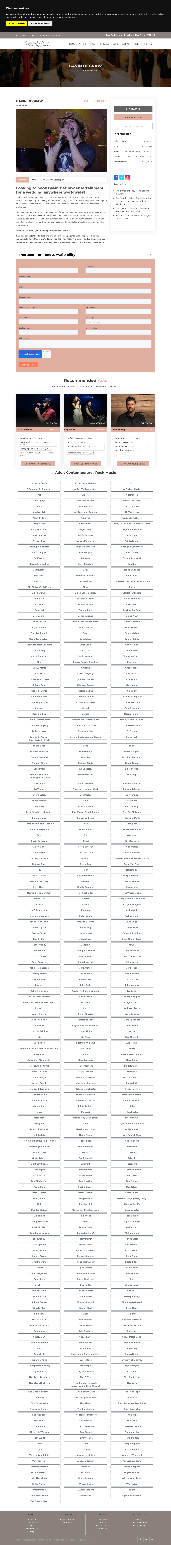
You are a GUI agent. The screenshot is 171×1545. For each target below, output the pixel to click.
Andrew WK (85, 524)
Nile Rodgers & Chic (39, 1146)
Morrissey (39, 1118)
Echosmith (39, 769)
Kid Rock (85, 1002)
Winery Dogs (85, 1484)
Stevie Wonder (132, 1342)
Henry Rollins (132, 881)
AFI (39, 495)
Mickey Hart (39, 1106)
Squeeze (132, 1331)
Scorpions (39, 1279)
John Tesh (131, 968)
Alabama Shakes (85, 500)
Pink (39, 1204)
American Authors (132, 518)
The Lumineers (85, 1409)
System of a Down (132, 1360)
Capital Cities (132, 639)
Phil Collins (39, 1198)
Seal (132, 1279)
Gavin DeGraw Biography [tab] (52, 179)
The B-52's (85, 1377)
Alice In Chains (86, 506)
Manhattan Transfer (131, 1054)
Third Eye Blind (85, 1426)
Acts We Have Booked (139, 1522)
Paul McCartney (39, 1181)
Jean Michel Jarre (131, 939)
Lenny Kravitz (39, 1014)
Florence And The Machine (39, 824)
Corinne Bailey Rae (132, 696)
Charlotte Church (132, 656)
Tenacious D (132, 1371)
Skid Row (39, 1314)
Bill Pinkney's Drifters (39, 587)
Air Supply (39, 500)
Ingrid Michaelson (39, 916)
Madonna (39, 1054)
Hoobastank (131, 887)
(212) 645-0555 (24, 35)
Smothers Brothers (39, 1325)
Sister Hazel (131, 1308)
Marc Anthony (85, 1060)
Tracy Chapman (131, 1443)
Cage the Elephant (39, 639)
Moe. (39, 1112)
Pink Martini (85, 1204)
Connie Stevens (85, 696)
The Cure (132, 1383)
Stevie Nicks (85, 1342)
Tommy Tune (85, 1438)
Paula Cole (39, 1187)
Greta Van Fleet (131, 864)
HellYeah (85, 881)
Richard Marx (132, 1233)
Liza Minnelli (132, 1037)
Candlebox (85, 639)
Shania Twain (132, 1285)
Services (104, 44)
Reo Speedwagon (39, 1233)
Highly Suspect (85, 887)
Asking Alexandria (39, 547)
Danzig (85, 714)
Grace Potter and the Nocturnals (131, 858)
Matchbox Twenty (85, 1077)
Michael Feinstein (131, 1095)
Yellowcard (85, 1495)
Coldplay (132, 691)
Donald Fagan (131, 751)
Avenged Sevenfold (132, 547)
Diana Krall (132, 737)
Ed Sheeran (85, 769)
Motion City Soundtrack (85, 1118)
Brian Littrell (39, 622)
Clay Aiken (132, 685)
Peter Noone (132, 1193)
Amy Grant (39, 524)
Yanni (132, 1490)
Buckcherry (85, 627)
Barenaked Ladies (39, 564)
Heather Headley (39, 881)
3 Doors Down (39, 483)
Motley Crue (131, 1118)
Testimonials (32, 1528)
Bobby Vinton (85, 604)
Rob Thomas (132, 1244)
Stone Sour (85, 1348)
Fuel (39, 835)
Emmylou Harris (131, 783)
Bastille (132, 564)
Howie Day (39, 899)
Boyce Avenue (85, 616)
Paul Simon (132, 1181)
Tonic (39, 1443)
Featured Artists (103, 1525)
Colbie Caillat (85, 691)
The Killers (85, 1403)
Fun (85, 835)
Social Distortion (132, 1325)
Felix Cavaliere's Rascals (39, 812)
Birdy (85, 587)
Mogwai (85, 1112)
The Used (132, 1420)
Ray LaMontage (132, 1221)
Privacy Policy (139, 1525)
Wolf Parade (39, 1490)
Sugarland (69, 430)
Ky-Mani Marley (132, 1008)
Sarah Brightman (39, 1273)
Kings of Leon (131, 1002)
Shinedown (85, 1296)
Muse (85, 1123)
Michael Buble (39, 1095)
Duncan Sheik (39, 763)
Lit (39, 1037)
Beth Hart (39, 581)
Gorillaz (85, 858)
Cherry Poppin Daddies (85, 662)
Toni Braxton (132, 1438)
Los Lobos (39, 1043)
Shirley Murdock (85, 1302)
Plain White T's (132, 1204)
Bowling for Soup (131, 610)
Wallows (85, 1472)
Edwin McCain (85, 774)
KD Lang (131, 991)
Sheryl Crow (39, 1296)
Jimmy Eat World (85, 950)
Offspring (132, 1152)
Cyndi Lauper (132, 708)
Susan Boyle (131, 1354)
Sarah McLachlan (85, 1273)
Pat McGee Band (132, 1169)
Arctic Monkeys (85, 541)
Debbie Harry (39, 731)
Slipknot (131, 1314)
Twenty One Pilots (39, 1455)
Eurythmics (132, 795)
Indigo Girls (132, 910)
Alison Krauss (132, 506)
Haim (85, 870)
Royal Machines (39, 1262)
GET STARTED (140, 44)
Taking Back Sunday (39, 1366)
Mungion (39, 1123)
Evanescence (39, 801)
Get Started (133, 109)
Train (39, 1449)
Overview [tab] (22, 179)
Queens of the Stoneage (85, 1210)
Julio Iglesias (132, 985)
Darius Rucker (24, 430)
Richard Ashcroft (85, 1233)
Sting (39, 1348)
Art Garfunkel (132, 541)
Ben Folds (39, 575)
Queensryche (132, 1210)
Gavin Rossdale (39, 841)
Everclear (132, 801)
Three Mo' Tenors (39, 1432)
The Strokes (85, 1420)
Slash (85, 1314)
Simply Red (85, 1308)
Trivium (85, 1449)
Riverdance (85, 1244)
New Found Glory (132, 1135)
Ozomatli (86, 1164)
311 (131, 483)
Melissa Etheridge (39, 1089)
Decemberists (85, 731)
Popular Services (67, 1519)
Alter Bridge (39, 518)
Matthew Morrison (85, 1083)
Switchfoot (86, 1360)
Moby (132, 1106)
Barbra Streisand (132, 558)
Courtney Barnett (85, 702)
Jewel (132, 945)
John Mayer (132, 962)
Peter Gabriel (85, 1193)
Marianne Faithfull (39, 1066)
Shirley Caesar (39, 1302)
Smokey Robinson (132, 1319)
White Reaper (85, 1478)
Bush (85, 633)
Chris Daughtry (85, 673)
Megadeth (131, 1083)
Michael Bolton (132, 1089)
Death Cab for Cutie (85, 725)
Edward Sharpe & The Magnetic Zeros (39, 776)
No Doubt (132, 1146)
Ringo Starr (132, 1239)
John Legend (85, 962)
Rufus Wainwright (85, 1262)
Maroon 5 (132, 1071)
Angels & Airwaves (132, 529)
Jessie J (85, 945)
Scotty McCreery (85, 1279)
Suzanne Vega (39, 1360)
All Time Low (132, 512)
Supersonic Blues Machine (85, 1354)
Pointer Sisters (39, 1210)
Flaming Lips (39, 818)
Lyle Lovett (85, 1048)
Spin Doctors (86, 1331)
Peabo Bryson (85, 1187)
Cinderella (131, 679)
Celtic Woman (85, 656)
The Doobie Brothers (39, 1392)
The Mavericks (132, 1409)
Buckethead (131, 627)
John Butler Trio (132, 956)
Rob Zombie (39, 1250)
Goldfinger (39, 852)
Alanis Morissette (132, 500)
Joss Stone (132, 979)
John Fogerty (39, 962)
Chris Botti (39, 673)
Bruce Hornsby (132, 622)
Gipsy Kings (39, 847)
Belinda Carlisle (131, 570)
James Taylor (39, 933)
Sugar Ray (131, 1348)
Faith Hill (39, 806)
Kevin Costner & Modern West (39, 1002)
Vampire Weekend (132, 1455)
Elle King (132, 774)
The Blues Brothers (39, 1383)
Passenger (39, 1169)
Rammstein (132, 1216)
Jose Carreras (132, 973)
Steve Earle (85, 1337)
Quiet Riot (39, 1216)
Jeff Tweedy (39, 945)
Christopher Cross (39, 679)
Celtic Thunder (39, 656)
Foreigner (132, 824)
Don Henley (85, 751)
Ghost (85, 841)
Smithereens (86, 1319)
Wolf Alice (131, 1484)
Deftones (132, 731)
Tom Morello (132, 1432)
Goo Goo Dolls (85, 852)
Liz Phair (85, 1037)
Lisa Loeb (132, 1031)
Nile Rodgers (132, 1141)
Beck (85, 570)
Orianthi (131, 1158)
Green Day (85, 864)
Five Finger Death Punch (85, 812)
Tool (85, 1443)
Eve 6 (86, 801)
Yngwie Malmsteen (132, 1495)
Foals (85, 824)
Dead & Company (39, 725)
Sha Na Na (85, 1285)
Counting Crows (39, 702)
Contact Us (32, 1522)
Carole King (39, 650)
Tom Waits (39, 1438)
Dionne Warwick (39, 751)
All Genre (103, 1519)
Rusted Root (131, 1262)
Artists (82, 44)
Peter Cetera (39, 1193)
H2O (39, 870)
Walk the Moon (39, 1472)
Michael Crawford (85, 1095)
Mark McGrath (39, 1071)
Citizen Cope (39, 685)
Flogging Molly (132, 818)
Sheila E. (131, 1291)
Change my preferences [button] (40, 23)
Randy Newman (39, 1221)
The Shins (39, 1420)
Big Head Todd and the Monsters (132, 581)
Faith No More (85, 806)
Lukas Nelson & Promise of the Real (39, 1048)
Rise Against (39, 1244)
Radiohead (85, 1216)
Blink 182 (39, 598)
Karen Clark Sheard (39, 997)
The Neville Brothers (85, 1415)
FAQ (32, 1531)
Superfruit (39, 1354)
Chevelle (132, 662)
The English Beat (85, 1392)
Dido (85, 746)
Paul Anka (132, 1175)
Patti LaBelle (85, 1175)
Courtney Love (132, 702)
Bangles (85, 558)
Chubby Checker (86, 679)
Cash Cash (85, 650)
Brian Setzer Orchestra (85, 622)
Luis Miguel (132, 1043)
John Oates (85, 968)
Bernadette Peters (85, 575)
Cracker (39, 708)
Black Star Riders (132, 593)
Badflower (39, 558)
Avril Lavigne (39, 552)
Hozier (85, 899)
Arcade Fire (39, 541)
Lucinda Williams (85, 1043)
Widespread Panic (132, 1478)
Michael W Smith (132, 1100)
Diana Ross (39, 746)
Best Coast (132, 575)
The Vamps (39, 1426)
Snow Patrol (85, 1325)
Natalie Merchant (85, 1129)
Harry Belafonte (85, 875)
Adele (85, 495)
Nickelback (85, 1141)
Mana (85, 1054)
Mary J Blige (39, 1077)
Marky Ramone (85, 1071)
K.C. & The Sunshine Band (86, 991)
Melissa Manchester (85, 1089)
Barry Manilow (85, 564)
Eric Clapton (39, 795)
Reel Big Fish (39, 1227)
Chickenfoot (131, 668)
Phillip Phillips (85, 1198)
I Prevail (39, 904)
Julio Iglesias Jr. (39, 991)
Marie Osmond (86, 1066)
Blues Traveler (132, 598)
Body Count (131, 604)
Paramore (132, 1164)
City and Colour (85, 685)
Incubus (85, 910)
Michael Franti (39, 1100)
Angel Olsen (85, 529)
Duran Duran (132, 763)
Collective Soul (39, 696)
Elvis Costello (85, 783)
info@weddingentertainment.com (50, 35)
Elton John (39, 783)
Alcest (39, 506)
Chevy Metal (39, 668)
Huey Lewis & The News (132, 899)
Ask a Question (133, 117)
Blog (115, 44)
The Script (131, 1415)
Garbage (131, 835)
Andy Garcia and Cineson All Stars (131, 524)
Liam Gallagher (132, 1020)
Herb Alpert (39, 887)
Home (72, 44)
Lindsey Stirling (39, 1031)
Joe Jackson (85, 956)
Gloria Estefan (85, 847)
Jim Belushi (39, 950)
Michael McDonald (86, 1100)
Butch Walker (132, 633)
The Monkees (39, 1415)
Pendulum (131, 1187)
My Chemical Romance (132, 1123)
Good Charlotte (132, 852)
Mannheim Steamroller (39, 1060)
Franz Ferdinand (132, 829)
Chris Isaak (132, 673)
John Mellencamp (39, 968)
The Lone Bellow (39, 1409)
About (93, 44)
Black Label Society (85, 593)
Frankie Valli (85, 829)
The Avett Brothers (39, 1377)
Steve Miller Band (131, 1337)
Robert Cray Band (85, 1250)
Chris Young (118, 430)
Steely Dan (39, 1337)
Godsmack (132, 847)
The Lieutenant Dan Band (132, 1403)
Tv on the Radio (131, 1449)
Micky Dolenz (85, 1106)
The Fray (39, 1397)
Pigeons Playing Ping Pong (131, 1198)
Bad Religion (85, 552)
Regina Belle (85, 1227)
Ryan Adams (85, 1268)
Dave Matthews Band (131, 720)
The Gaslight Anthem (85, 1397)
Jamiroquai (85, 933)
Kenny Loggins (132, 997)
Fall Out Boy (131, 806)
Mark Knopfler (131, 1066)
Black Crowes (39, 593)
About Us (32, 1519)
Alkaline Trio (39, 512)
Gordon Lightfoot (39, 858)
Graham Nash (39, 864)
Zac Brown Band (39, 1501)
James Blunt (132, 927)
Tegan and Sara (85, 1371)
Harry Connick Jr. (132, 875)
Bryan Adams (39, 627)
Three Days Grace (131, 1426)
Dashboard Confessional (85, 720)
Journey (39, 985)
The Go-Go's (132, 1397)
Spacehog (39, 1331)
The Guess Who (39, 1403)
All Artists (103, 1522)
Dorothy (85, 757)
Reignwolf (131, 1227)
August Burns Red (85, 547)
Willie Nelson (39, 1484)
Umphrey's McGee (85, 1455)
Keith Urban (85, 997)
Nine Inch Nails (86, 1146)
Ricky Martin (85, 1239)
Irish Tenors (85, 916)
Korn (85, 1008)
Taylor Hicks (39, 1371)
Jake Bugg (132, 922)
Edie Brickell (132, 769)
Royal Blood (131, 1256)
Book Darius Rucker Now (37, 463)
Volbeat (85, 1467)
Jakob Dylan (39, 927)
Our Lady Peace (39, 1164)
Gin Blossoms (132, 841)
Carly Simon (131, 645)
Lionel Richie (86, 1031)
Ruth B (39, 1268)
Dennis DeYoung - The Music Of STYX (39, 738)
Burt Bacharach (39, 633)
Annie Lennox (85, 535)
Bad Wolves (131, 552)
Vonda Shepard (132, 1467)
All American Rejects (85, 512)
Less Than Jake (39, 1020)
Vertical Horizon (39, 1467)
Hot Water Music (132, 893)
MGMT (131, 1048)
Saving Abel (131, 1273)
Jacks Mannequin (39, 922)
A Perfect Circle (131, 489)
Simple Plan (39, 1308)
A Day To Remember (85, 489)
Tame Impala (85, 1366)
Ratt (85, 1221)
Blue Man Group (85, 598)
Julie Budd (85, 985)
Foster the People (39, 829)
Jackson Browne (85, 922)
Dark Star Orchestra (39, 720)
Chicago (85, 668)
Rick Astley (39, 1239)
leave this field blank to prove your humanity (120, 102)
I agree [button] (11, 23)
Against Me (132, 495)
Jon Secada (85, 973)
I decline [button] (21, 23)
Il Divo (85, 904)
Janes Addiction (132, 933)
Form (139, 1519)
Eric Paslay (85, 795)
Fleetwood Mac (85, 818)
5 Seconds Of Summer (39, 489)
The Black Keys (132, 1377)
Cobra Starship (39, 691)
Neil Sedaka (39, 1135)
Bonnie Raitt (85, 610)
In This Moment (39, 910)
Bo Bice (39, 604)
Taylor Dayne (132, 1366)
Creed (85, 708)
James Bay (85, 927)
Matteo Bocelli (39, 1083)
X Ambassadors (85, 1490)
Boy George (39, 616)
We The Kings (39, 1478)
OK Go (85, 1152)
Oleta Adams (39, 1158)
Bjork (132, 587)
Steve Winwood (39, 1342)
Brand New (132, 616)
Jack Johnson (132, 916)
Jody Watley (39, 956)
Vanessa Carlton (85, 1461)
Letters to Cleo (85, 1020)
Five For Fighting (132, 812)
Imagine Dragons (132, 904)
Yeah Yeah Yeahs (39, 1495)
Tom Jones (86, 1432)
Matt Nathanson (131, 1077)
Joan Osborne (131, 950)
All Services (67, 1522)
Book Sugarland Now (84, 463)
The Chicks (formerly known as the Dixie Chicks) (85, 1384)
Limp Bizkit (132, 1025)
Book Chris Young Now (132, 463)
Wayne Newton (132, 1472)
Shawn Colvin (39, 1291)
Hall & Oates (39, 875)
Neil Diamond (132, 1129)
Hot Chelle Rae (86, 893)
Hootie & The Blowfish (39, 893)
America (85, 518)
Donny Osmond (39, 757)
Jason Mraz (85, 939)
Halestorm (131, 870)
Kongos (39, 1008)
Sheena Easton (85, 1291)
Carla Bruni (86, 645)
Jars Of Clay (39, 939)
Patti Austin (39, 1175)
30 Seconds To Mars (85, 483)
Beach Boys (39, 570)
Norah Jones (39, 1152)
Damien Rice (39, 714)
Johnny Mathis (39, 973)
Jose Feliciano (39, 979)
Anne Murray (39, 535)
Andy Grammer (39, 529)
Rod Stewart (132, 1250)
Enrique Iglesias (131, 789)
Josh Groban (85, 979)
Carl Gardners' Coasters (39, 645)
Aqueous (132, 535)
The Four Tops (132, 1392)
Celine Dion (132, 650)
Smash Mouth (39, 1319)
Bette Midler (85, 581)
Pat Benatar (85, 1169)
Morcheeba (132, 1112)
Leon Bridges (132, 1014)
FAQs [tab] (33, 179)
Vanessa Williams (131, 1461)
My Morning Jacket (39, 1129)
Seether (39, 1285)
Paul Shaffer (85, 1181)
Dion (131, 746)
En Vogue (39, 789)
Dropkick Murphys (132, 757)
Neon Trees (85, 1135)
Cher (39, 662)
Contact (126, 44)
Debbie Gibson (132, 725)
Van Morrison (39, 1461)
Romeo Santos (39, 1256)
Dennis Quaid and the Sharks (85, 737)
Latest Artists (103, 1528)
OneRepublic (86, 1158)
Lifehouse (39, 1025)
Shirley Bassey (132, 1296)
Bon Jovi (39, 610)
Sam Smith (132, 1268)
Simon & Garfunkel (132, 1302)
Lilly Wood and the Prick (85, 1025)
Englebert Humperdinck (86, 789)
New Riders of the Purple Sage (39, 1141)
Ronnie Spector (85, 1256)
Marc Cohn (132, 1060)
